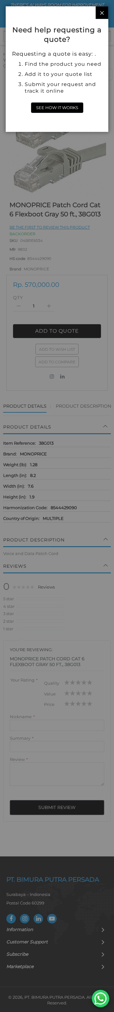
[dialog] (57, 506)
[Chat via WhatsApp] (100, 998)
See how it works (57, 107)
